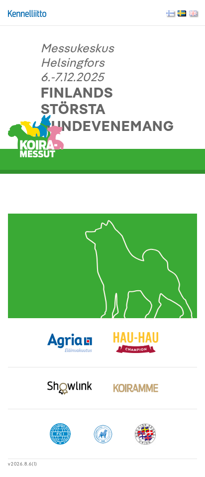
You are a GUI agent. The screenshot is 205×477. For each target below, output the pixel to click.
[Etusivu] (36, 135)
